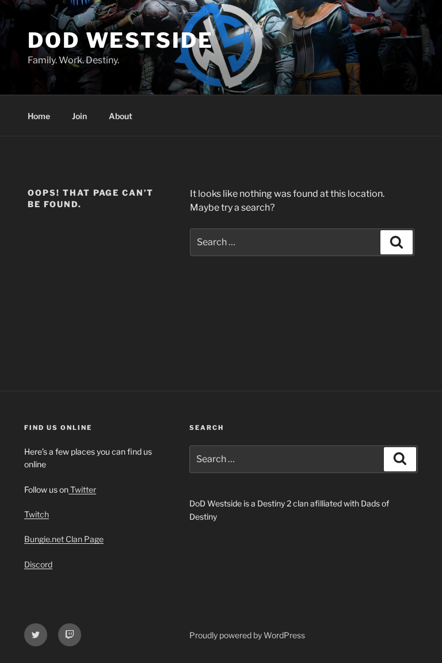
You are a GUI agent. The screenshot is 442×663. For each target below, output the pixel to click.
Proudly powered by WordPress (247, 635)
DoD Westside (121, 40)
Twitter (82, 489)
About (120, 116)
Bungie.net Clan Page (64, 539)
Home (39, 116)
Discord (38, 564)
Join (79, 116)
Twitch (36, 514)
